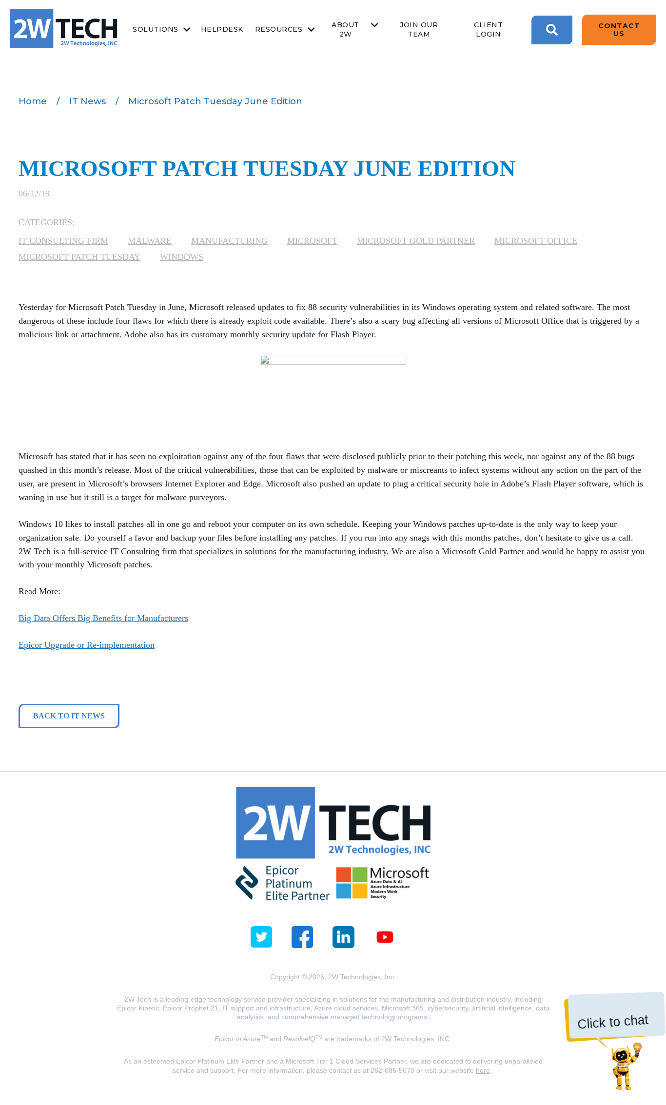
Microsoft (312, 241)
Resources (279, 29)
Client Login (488, 29)
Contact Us (619, 29)
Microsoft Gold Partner (416, 241)
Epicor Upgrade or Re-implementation (87, 645)
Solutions (155, 29)
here (483, 1070)
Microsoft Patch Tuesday (79, 257)
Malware (150, 241)
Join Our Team (419, 29)
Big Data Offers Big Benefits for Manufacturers (103, 618)
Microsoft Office (535, 241)
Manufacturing (229, 241)
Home (33, 101)
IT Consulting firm (63, 241)
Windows (181, 257)
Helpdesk (222, 29)
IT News (87, 101)
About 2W (345, 29)
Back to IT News (69, 716)
